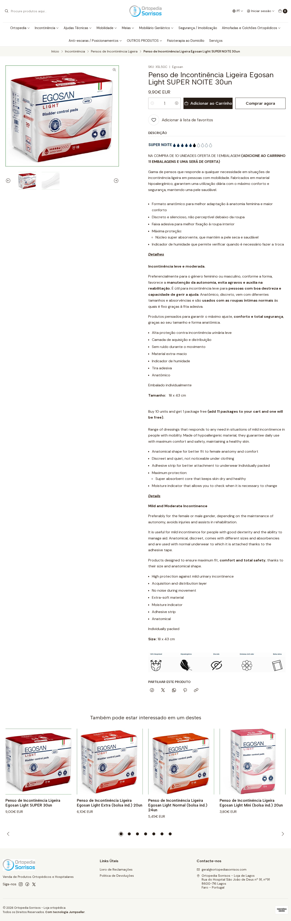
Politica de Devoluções (117, 876)
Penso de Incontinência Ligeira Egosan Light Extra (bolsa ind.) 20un (109, 802)
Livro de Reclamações (116, 869)
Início (55, 51)
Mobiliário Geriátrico (154, 28)
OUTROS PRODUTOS (143, 41)
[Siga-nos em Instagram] (20, 884)
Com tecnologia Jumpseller (65, 912)
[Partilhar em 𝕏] (163, 690)
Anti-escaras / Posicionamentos (93, 41)
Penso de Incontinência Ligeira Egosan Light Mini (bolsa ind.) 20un (251, 802)
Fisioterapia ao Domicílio (185, 41)
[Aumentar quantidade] (177, 103)
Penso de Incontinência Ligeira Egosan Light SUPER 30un (32, 802)
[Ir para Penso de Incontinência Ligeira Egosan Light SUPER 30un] (38, 761)
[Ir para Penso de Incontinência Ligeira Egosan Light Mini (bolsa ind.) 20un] (253, 761)
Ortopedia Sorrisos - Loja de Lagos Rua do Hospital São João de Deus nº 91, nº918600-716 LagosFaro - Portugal (236, 882)
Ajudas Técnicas (76, 28)
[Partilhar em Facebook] (152, 690)
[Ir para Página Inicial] (145, 11)
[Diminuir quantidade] (152, 103)
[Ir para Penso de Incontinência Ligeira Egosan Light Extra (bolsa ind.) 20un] (110, 761)
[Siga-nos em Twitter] (34, 884)
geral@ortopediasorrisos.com (224, 869)
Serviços (216, 41)
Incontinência (45, 28)
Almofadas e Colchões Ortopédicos (249, 28)
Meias (126, 28)
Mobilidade (105, 28)
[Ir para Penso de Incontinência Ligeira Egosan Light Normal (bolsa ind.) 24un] (181, 761)
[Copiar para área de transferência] (196, 690)
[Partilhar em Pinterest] (185, 690)
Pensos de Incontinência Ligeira (114, 51)
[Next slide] (115, 181)
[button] (121, 834)
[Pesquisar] (6, 11)
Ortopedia (18, 28)
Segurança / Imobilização (197, 28)
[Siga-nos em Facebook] (27, 884)
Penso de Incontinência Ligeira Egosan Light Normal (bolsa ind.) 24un (177, 805)
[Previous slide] (8, 181)
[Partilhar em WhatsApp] (174, 690)
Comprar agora (260, 103)
